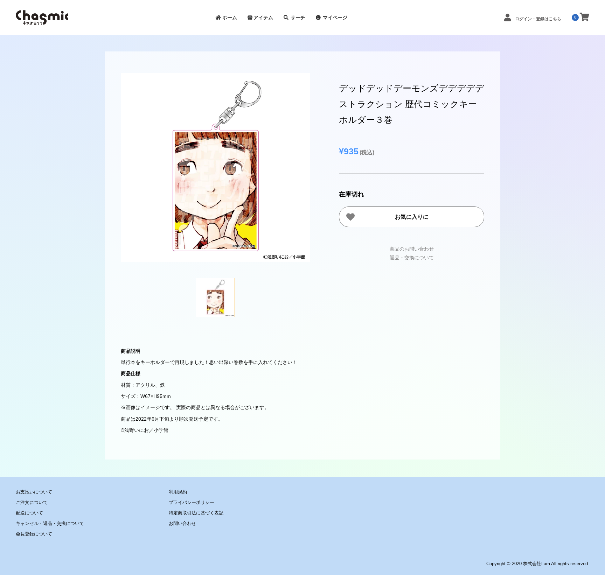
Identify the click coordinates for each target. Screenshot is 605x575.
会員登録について (34, 534)
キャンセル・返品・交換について (50, 523)
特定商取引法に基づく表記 (196, 513)
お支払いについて (34, 492)
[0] (584, 17)
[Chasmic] (42, 21)
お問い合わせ (182, 523)
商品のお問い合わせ (412, 249)
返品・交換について (412, 257)
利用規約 (178, 492)
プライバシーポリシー (191, 502)
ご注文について (32, 502)
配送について (29, 513)
